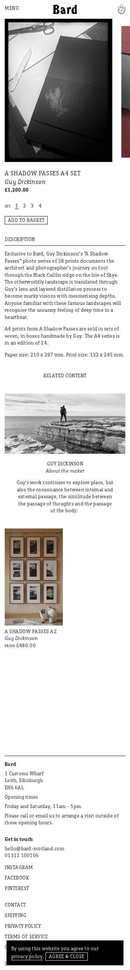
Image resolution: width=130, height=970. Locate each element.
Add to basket (26, 220)
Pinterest (17, 888)
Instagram (19, 867)
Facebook (17, 878)
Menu (12, 8)
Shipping (15, 915)
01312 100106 (22, 855)
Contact (15, 905)
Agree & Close (66, 956)
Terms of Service (26, 936)
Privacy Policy (23, 926)
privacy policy (27, 956)
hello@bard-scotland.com (34, 848)
